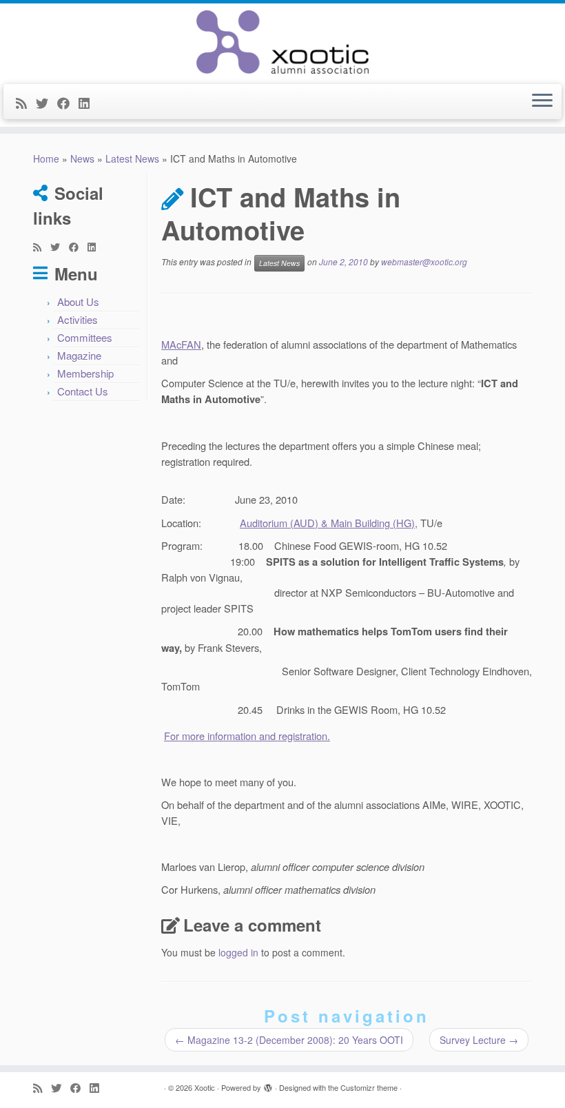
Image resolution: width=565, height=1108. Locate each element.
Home (46, 158)
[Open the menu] (542, 102)
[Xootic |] (282, 42)
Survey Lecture (479, 1040)
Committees (84, 337)
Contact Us (82, 391)
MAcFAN (181, 344)
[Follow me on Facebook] (68, 103)
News (82, 158)
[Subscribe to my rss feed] (26, 103)
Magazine (79, 355)
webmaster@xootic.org (424, 261)
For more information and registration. (247, 735)
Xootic (204, 1087)
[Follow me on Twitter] (46, 103)
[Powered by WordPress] (268, 1084)
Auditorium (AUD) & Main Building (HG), (329, 522)
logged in (238, 952)
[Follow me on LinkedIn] (89, 103)
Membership (85, 373)
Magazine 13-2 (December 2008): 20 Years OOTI (289, 1040)
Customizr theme (369, 1087)
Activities (77, 319)
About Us (78, 301)
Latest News (132, 158)
